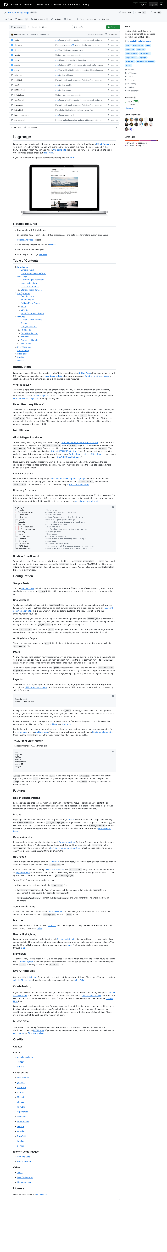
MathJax (43, 254)
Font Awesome (55, 911)
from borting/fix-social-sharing (87, 45)
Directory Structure (30, 286)
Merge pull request (62, 45)
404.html (18, 80)
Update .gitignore (66, 75)
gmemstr (21, 1082)
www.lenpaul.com (25, 1057)
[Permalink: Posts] (11, 652)
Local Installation (29, 283)
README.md (19, 95)
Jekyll (19, 1172)
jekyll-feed (54, 861)
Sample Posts (27, 296)
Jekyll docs (32, 977)
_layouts (17, 50)
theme (128, 66)
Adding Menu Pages (30, 303)
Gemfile (17, 85)
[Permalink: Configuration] (11, 576)
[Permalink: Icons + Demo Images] (11, 1152)
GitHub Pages (84, 373)
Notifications (126, 12)
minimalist (130, 62)
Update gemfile (65, 85)
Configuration (23, 293)
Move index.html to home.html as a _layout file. (74, 110)
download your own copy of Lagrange (67, 478)
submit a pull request (91, 995)
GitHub (20, 1066)
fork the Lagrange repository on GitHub (79, 442)
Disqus (52, 244)
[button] (113, 507)
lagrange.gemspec (21, 115)
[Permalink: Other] (11, 1167)
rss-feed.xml (19, 120)
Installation (22, 276)
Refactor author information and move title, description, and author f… (83, 120)
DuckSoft (21, 1136)
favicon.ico (18, 105)
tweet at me (18, 1033)
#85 (72, 45)
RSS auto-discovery (55, 869)
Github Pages (102, 144)
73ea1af (91, 34)
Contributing (23, 350)
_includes (18, 45)
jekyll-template (131, 53)
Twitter (20, 1062)
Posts (23, 306)
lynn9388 (21, 1087)
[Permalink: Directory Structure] (11, 490)
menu (16, 70)
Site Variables (27, 299)
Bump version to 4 (66, 115)
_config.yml (18, 100)
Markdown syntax (25, 961)
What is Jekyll (27, 270)
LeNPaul (12, 12)
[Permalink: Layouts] (11, 679)
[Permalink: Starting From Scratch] (11, 556)
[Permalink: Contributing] (11, 986)
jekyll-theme (144, 53)
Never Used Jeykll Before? (33, 273)
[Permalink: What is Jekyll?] (11, 384)
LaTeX (39, 928)
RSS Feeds (26, 330)
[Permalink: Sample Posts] (11, 583)
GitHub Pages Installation (33, 279)
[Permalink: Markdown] (11, 954)
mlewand (21, 1107)
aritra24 (20, 1131)
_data (16, 40)
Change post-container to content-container (77, 60)
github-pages (138, 45)
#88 (57, 40)
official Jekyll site (41, 395)
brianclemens (23, 1121)
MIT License (38, 1030)
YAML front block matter (36, 687)
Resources (42, 4)
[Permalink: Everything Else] (11, 970)
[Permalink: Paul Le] (11, 1052)
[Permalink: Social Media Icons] (11, 906)
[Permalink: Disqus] (11, 814)
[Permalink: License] (11, 1188)
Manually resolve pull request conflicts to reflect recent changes (80, 80)
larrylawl (21, 1141)
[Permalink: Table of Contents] (11, 260)
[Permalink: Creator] (11, 1046)
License (20, 360)
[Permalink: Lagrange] (11, 136)
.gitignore (18, 75)
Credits (20, 357)
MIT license (41, 1194)
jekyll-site (140, 49)
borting (20, 1146)
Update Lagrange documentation (35, 34)
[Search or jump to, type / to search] (135, 4)
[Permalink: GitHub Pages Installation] (11, 437)
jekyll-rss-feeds (23, 872)
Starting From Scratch (31, 290)
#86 (57, 65)
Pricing (86, 4)
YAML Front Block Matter (32, 313)
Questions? (22, 354)
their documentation (54, 376)
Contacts (66, 724)
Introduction (22, 267)
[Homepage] (6, 4)
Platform (15, 4)
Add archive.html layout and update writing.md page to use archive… (87, 70)
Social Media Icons (29, 333)
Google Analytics (25, 240)
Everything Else (24, 347)
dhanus (20, 1102)
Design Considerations (31, 319)
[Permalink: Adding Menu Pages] (11, 638)
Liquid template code (102, 732)
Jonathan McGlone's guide (97, 376)
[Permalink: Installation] (11, 430)
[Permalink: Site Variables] (11, 600)
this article (48, 153)
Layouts (24, 310)
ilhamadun (22, 1116)
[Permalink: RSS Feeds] (11, 857)
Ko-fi (72, 157)
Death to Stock (24, 1156)
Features (21, 316)
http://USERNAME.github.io (64, 451)
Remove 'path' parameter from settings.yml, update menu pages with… (87, 40)
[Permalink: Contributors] (11, 1072)
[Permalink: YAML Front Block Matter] (11, 740)
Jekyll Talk (79, 980)
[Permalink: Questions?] (11, 1021)
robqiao (20, 1092)
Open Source (57, 4)
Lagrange (23, 12)
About (54, 724)
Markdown (26, 343)
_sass (16, 60)
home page (22, 732)
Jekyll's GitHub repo (22, 980)
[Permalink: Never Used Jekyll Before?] (11, 404)
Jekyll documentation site (87, 501)
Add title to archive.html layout (71, 50)
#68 (57, 75)
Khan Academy (24, 1182)
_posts (17, 55)
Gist (23, 948)
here (69, 945)
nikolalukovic (23, 1077)
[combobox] (89, 27)
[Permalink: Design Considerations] (11, 798)
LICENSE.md (19, 90)
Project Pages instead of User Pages (86, 454)
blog (127, 45)
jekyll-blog (130, 49)
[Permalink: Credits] (11, 1039)
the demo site (59, 150)
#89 (57, 60)
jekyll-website (131, 58)
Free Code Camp (25, 1177)
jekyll (148, 45)
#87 (57, 50)
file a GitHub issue (36, 1033)
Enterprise (73, 4)
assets (17, 65)
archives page (41, 732)
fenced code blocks (66, 939)
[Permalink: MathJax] (11, 920)
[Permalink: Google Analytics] (11, 837)
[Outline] (116, 127)
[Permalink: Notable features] (11, 224)
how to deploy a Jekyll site (25, 398)
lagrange (143, 58)
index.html (18, 110)
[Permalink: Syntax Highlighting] (11, 934)
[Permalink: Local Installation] (11, 473)
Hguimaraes (22, 1111)
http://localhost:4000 (79, 484)
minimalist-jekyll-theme (145, 62)
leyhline (20, 1126)
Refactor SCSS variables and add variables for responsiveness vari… (86, 65)
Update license (65, 90)
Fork (141, 12)
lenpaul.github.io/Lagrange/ (139, 41)
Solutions (28, 4)
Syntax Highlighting (30, 340)
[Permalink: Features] (11, 790)
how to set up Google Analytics (65, 848)
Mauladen (21, 1097)
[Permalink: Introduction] (11, 366)
